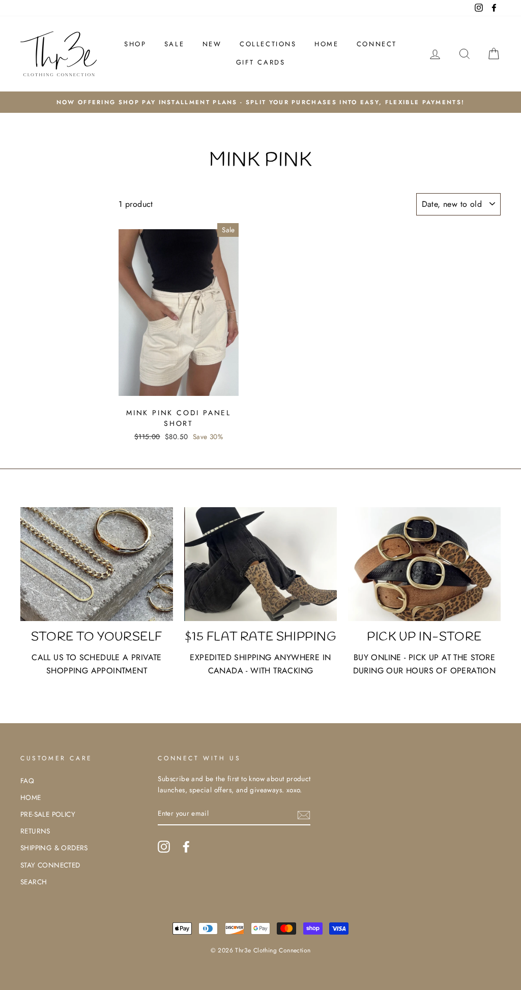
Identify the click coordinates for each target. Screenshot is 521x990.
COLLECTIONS (268, 44)
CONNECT (377, 44)
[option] (260, 102)
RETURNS (35, 831)
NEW (212, 44)
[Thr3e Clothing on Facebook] (186, 847)
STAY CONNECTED (50, 865)
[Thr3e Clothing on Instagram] (164, 847)
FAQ (27, 781)
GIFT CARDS (260, 62)
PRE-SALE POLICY (47, 814)
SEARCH (33, 882)
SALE (174, 44)
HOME (326, 44)
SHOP (135, 44)
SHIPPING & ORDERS (54, 848)
